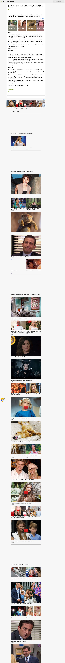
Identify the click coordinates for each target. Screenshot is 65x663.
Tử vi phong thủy (10, 89)
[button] (8, 9)
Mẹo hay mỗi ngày (8, 1)
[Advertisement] (50, 17)
